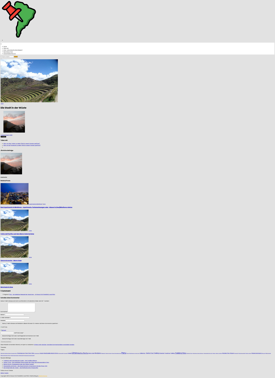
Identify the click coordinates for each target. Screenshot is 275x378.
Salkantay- (143, 353)
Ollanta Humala (108, 353)
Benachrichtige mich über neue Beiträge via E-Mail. (16, 339)
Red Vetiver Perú (8, 52)
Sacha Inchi (137, 353)
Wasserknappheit (242, 353)
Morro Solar (92, 353)
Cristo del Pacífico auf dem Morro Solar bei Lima (17, 234)
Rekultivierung (132, 353)
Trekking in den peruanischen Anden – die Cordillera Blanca (20, 360)
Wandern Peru (226, 353)
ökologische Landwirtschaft (29, 355)
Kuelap (70, 353)
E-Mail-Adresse (5, 317)
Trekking (173, 353)
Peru (123, 352)
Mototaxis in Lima (7, 287)
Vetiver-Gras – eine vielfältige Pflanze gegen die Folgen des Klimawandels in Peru (26, 362)
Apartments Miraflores (35, 204)
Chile (32, 353)
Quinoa (127, 353)
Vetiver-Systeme (219, 353)
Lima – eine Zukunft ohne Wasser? (12, 50)
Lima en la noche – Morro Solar (11, 261)
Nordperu (98, 353)
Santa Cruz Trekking (152, 353)
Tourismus (167, 353)
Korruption (66, 353)
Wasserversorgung (256, 353)
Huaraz (42, 353)
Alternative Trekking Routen (6, 353)
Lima (2, 103)
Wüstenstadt (21, 355)
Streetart (161, 353)
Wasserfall (236, 353)
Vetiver (214, 353)
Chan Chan (28, 353)
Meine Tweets (4, 373)
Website (3, 320)
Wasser (232, 353)
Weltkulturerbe (268, 353)
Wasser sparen (248, 353)
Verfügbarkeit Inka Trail (208, 353)
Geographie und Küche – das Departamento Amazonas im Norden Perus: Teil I (25, 366)
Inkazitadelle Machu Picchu (51, 353)
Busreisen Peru (14, 353)
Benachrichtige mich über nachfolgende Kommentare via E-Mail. (20, 336)
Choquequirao (37, 353)
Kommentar (4, 312)
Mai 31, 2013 (9, 135)
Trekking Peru (180, 353)
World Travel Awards (15, 355)
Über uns (5, 48)
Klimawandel (60, 353)
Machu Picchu (82, 353)
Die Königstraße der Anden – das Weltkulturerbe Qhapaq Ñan (20, 368)
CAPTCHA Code (18, 333)
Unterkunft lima (189, 353)
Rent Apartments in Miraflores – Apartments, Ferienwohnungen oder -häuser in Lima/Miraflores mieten (36, 207)
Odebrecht (103, 353)
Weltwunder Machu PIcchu (6, 355)
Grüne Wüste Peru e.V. (9, 53)
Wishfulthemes (43, 376)
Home (5, 46)
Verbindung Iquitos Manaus (198, 353)
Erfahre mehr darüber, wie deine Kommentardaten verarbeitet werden (54, 344)
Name (3, 314)
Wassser (263, 353)
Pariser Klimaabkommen (116, 353)
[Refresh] (3, 330)
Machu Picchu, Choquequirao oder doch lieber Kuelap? (18, 364)
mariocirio (3, 135)
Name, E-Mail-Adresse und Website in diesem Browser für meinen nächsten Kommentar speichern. (30, 323)
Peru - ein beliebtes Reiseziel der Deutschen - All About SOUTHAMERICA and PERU (32, 294)
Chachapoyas (21, 353)
